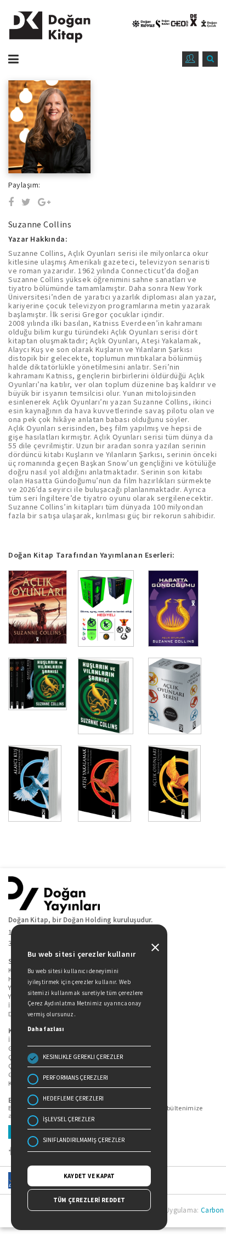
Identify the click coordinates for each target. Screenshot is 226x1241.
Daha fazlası (45, 1029)
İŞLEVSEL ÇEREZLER (68, 1119)
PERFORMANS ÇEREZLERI (75, 1077)
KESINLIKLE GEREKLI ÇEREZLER (83, 1057)
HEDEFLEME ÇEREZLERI (73, 1098)
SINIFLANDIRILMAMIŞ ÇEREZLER (84, 1140)
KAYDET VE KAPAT (89, 1176)
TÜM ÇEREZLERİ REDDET (89, 1200)
